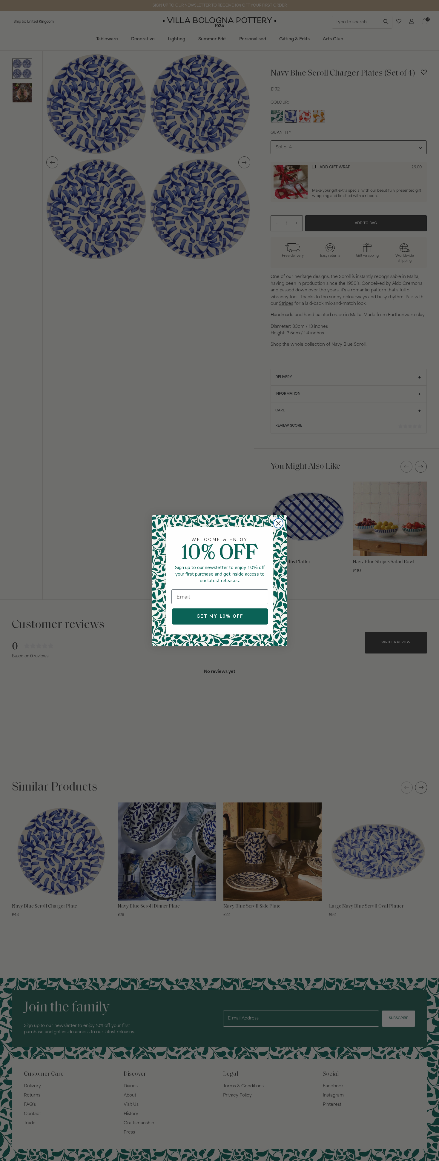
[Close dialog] (278, 523)
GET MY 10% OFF (220, 616)
